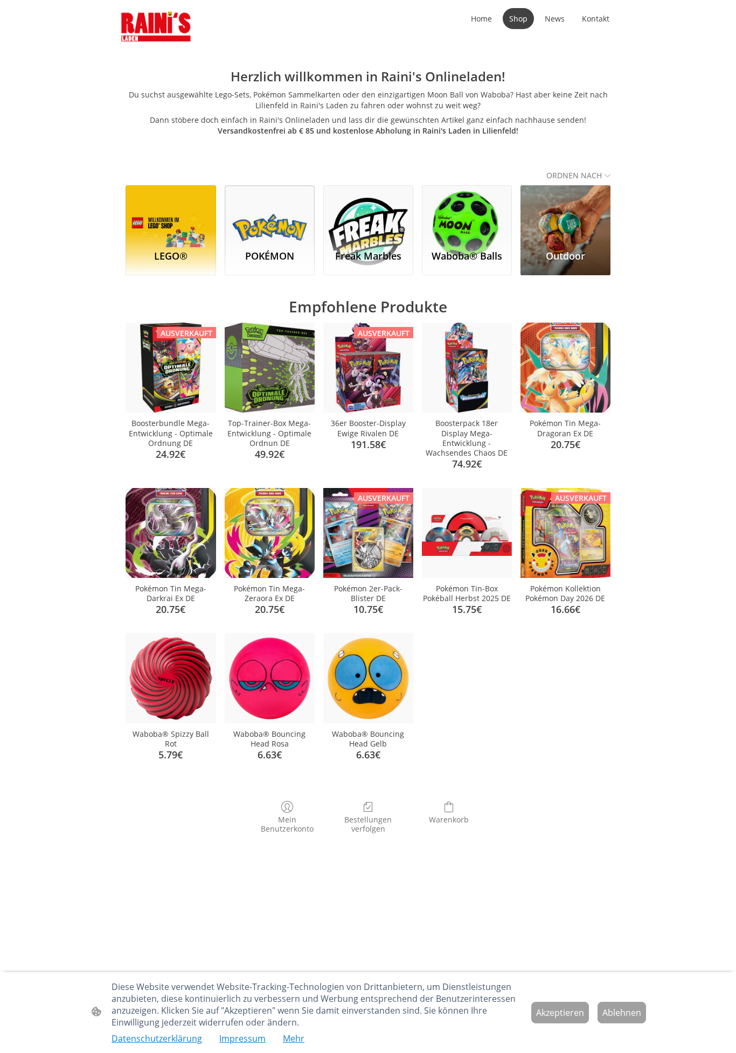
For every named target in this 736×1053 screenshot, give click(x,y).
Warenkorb (449, 819)
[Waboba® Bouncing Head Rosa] (270, 678)
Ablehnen (621, 1013)
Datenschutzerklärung (157, 1038)
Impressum (242, 1038)
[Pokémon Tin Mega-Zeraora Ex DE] (270, 533)
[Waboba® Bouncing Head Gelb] (368, 678)
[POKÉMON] (270, 212)
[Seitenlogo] (156, 27)
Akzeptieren (560, 1013)
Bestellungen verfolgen (368, 824)
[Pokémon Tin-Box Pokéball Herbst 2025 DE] (467, 533)
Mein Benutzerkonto (287, 824)
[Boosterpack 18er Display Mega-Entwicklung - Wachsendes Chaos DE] (467, 368)
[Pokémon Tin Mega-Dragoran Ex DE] (565, 368)
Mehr (293, 1038)
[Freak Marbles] (368, 212)
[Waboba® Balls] (467, 212)
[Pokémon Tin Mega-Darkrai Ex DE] (171, 533)
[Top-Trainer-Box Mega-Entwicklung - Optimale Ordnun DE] (270, 368)
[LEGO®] (171, 212)
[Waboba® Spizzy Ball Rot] (171, 678)
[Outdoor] (565, 212)
